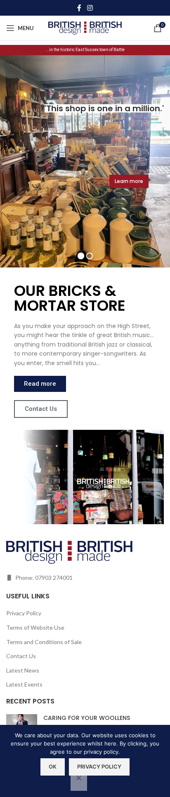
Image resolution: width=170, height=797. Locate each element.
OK (53, 766)
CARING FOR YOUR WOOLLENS (86, 718)
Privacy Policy (23, 613)
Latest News (22, 670)
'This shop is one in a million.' (103, 108)
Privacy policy (99, 766)
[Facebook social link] (79, 8)
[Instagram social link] (89, 8)
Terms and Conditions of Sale (44, 641)
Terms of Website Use (35, 627)
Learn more (129, 181)
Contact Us (21, 655)
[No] (79, 782)
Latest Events (24, 684)
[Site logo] (85, 27)
